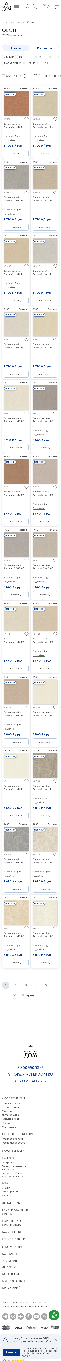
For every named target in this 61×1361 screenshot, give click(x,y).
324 (16, 995)
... (6, 995)
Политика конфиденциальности (24, 1302)
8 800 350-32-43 (30, 1067)
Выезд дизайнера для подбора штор (13, 1175)
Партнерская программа (12, 1222)
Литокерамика (11, 1114)
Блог (6, 1183)
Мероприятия (10, 1191)
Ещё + (44, 63)
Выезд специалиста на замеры (14, 1168)
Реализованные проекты (15, 1212)
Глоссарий (11, 1287)
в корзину (16, 153)
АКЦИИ (9, 57)
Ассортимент (13, 1098)
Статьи (6, 1187)
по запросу (45, 227)
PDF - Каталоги (13, 1239)
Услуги (8, 1157)
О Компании (13, 1247)
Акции (5, 1195)
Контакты (10, 1254)
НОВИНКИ (26, 57)
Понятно (12, 1352)
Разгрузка (8, 1162)
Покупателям (13, 1150)
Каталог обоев (10, 1118)
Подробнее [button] (10, 140)
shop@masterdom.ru (30, 1074)
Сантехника (9, 1127)
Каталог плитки (11, 1103)
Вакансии (10, 1274)
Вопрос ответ (13, 1281)
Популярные (13, 63)
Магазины (10, 1260)
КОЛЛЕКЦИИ (47, 57)
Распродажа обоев (13, 1142)
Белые (31, 63)
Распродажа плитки (14, 1138)
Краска (6, 1123)
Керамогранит (10, 1107)
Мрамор (7, 1111)
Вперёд (28, 995)
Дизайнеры (11, 1203)
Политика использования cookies (25, 1306)
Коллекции (45, 48)
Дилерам (9, 1267)
